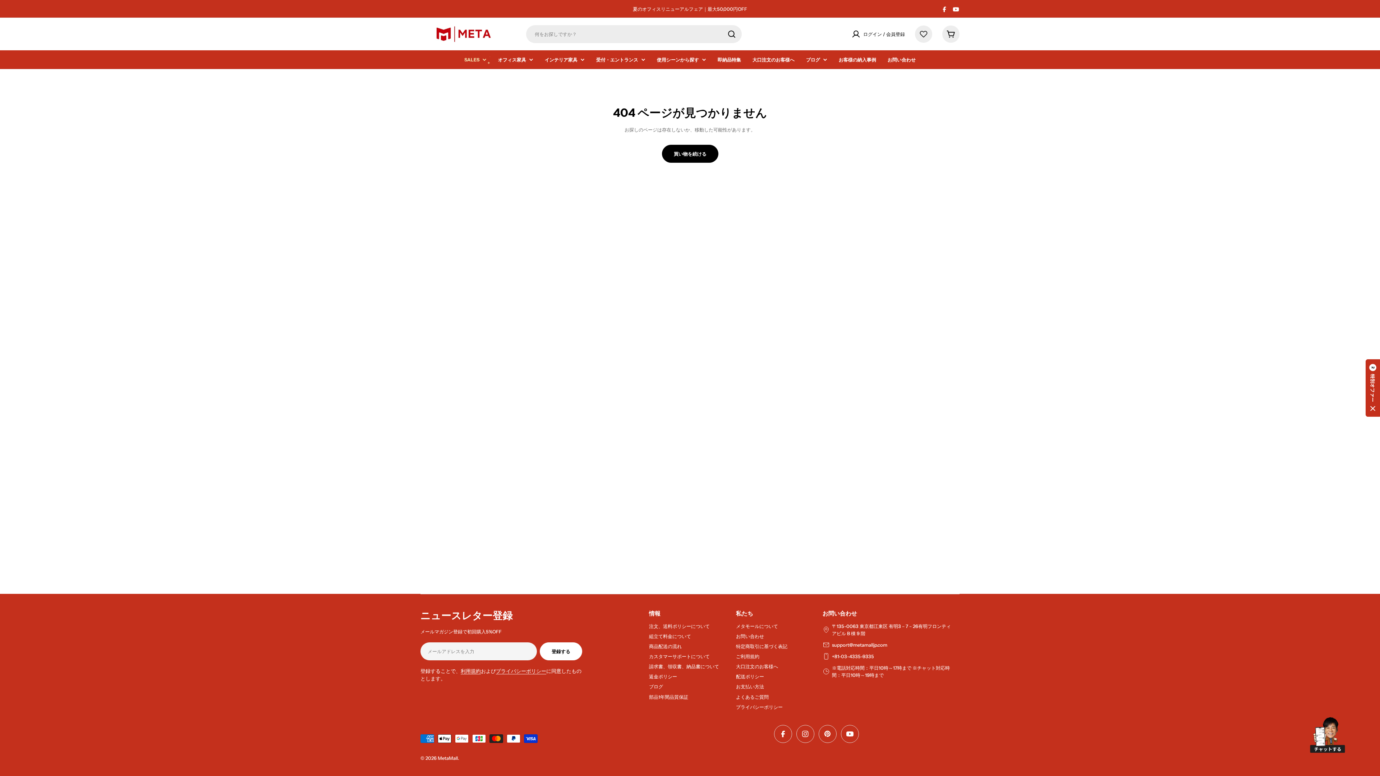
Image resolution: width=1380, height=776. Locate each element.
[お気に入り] (923, 34)
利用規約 (471, 671)
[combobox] (634, 34)
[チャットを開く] (1328, 735)
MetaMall (448, 758)
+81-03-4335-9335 (853, 656)
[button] (1373, 388)
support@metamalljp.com (859, 645)
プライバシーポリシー (521, 671)
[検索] (731, 34)
